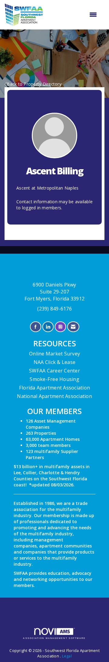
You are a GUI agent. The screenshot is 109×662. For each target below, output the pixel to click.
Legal (67, 656)
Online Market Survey (54, 353)
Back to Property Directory (34, 84)
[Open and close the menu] (73, 15)
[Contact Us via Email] (73, 326)
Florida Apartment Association (54, 387)
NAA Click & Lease (54, 362)
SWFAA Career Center (54, 370)
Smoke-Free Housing (54, 379)
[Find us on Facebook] (35, 326)
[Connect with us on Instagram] (60, 326)
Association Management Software (54, 638)
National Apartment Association (54, 396)
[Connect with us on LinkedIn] (48, 326)
